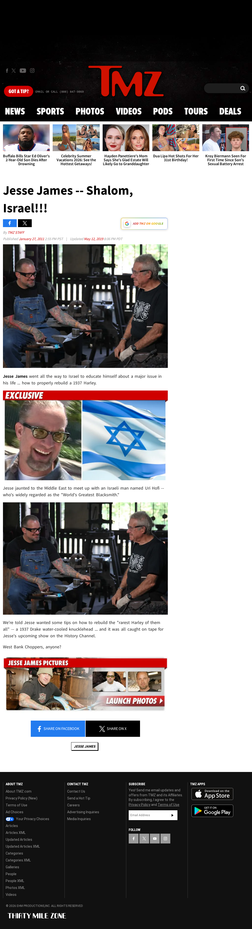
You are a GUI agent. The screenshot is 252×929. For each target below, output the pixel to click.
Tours (196, 112)
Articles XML (16, 833)
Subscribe (172, 815)
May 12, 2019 (94, 238)
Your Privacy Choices (32, 819)
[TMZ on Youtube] (23, 70)
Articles (12, 826)
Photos (90, 112)
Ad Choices (14, 812)
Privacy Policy (139, 805)
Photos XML (15, 888)
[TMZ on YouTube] (155, 838)
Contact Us (76, 791)
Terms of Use (16, 805)
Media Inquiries (79, 819)
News (15, 112)
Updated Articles (19, 840)
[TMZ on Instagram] (32, 70)
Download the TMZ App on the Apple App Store (212, 794)
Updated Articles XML (23, 846)
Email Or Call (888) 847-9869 (59, 92)
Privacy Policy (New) (21, 798)
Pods (163, 112)
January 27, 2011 (32, 238)
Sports (50, 112)
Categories (14, 853)
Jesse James (84, 746)
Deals (230, 112)
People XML (15, 881)
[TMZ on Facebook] (7, 71)
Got (19, 91)
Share (61, 728)
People (11, 874)
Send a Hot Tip (78, 798)
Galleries (12, 867)
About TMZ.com (19, 791)
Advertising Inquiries (83, 812)
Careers (73, 805)
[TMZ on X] (14, 71)
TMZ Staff (16, 232)
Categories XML (18, 860)
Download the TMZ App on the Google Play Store (212, 811)
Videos (129, 112)
